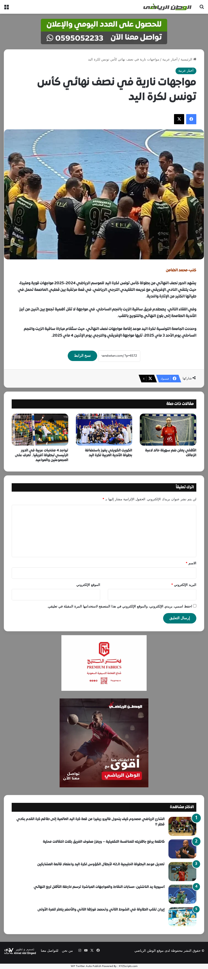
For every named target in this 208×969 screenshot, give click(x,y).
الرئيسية (187, 59)
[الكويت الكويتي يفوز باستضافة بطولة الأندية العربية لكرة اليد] (104, 430)
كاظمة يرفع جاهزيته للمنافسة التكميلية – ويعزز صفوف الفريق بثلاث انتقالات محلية (104, 842)
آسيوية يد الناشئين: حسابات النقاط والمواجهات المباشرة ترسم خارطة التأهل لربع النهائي (99, 887)
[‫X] (179, 119)
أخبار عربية (170, 59)
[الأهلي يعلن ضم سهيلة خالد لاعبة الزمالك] (168, 430)
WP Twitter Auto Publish (86, 966)
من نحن (67, 950)
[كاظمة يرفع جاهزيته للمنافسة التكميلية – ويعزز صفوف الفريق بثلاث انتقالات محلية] (182, 848)
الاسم (191, 563)
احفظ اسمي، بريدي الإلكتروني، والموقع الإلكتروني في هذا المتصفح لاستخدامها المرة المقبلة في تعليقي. (119, 606)
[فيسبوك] (191, 119)
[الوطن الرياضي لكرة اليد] (167, 7)
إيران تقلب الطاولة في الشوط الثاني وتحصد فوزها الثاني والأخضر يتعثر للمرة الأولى (101, 910)
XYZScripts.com (128, 966)
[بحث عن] (201, 8)
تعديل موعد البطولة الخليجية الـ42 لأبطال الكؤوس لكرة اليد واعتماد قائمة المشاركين (101, 864)
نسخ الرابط (82, 355)
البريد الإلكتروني (183, 585)
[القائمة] (6, 8)
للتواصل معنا (49, 950)
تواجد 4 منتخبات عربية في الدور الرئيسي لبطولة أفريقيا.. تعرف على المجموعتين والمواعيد (41, 455)
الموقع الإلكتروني (88, 585)
